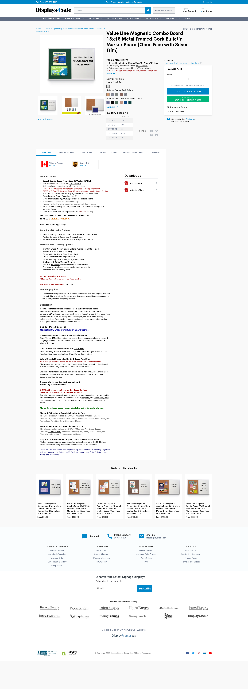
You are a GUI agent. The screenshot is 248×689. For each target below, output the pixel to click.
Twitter (193, 653)
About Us (191, 546)
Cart (202, 9)
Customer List (191, 550)
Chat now (190, 119)
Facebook (187, 653)
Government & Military (57, 562)
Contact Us (207, 2)
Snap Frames (95, 19)
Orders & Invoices (101, 554)
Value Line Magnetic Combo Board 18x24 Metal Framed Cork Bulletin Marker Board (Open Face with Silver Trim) (109, 508)
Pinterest (198, 653)
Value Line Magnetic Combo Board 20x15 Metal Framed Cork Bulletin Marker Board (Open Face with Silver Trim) (138, 508)
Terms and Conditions (191, 562)
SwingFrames (173, 19)
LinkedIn (204, 653)
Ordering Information (57, 546)
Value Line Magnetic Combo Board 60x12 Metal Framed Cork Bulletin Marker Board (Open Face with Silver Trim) (198, 508)
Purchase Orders (57, 558)
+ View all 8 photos (44, 119)
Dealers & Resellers (101, 558)
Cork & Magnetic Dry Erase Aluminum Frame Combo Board (69, 28)
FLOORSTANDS (134, 19)
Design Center (146, 546)
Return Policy (101, 562)
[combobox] (112, 10)
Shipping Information (57, 554)
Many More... (112, 107)
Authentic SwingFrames (146, 554)
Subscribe (145, 588)
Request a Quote (57, 550)
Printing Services (146, 550)
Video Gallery (146, 558)
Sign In (185, 9)
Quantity (170, 74)
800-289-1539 (51, 2)
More (187, 19)
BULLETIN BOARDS (51, 19)
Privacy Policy (191, 558)
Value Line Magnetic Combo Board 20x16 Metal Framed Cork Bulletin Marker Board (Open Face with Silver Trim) (168, 508)
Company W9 (57, 566)
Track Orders (101, 550)
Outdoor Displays (74, 19)
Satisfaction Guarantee (190, 554)
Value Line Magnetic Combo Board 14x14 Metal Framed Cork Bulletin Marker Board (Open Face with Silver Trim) (49, 508)
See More (110, 73)
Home (38, 28)
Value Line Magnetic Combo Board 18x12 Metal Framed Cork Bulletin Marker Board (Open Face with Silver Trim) (79, 508)
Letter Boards (114, 19)
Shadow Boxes (153, 19)
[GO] (148, 10)
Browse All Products (163, 10)
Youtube (210, 653)
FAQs (146, 562)
